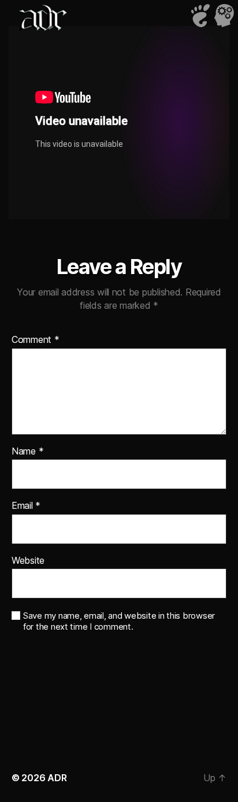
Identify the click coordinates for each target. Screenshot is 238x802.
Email (26, 506)
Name (27, 451)
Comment (36, 340)
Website (28, 561)
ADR (56, 777)
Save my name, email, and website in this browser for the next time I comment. (119, 621)
